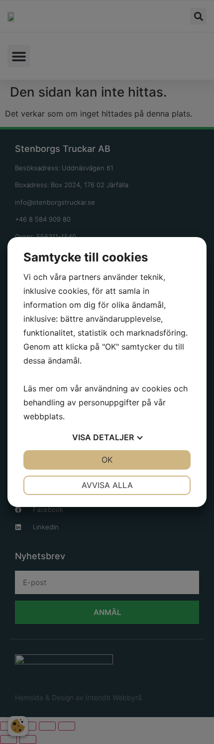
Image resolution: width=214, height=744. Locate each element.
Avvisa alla (107, 485)
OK (107, 460)
